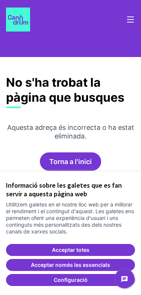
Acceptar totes (70, 250)
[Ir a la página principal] (53, 20)
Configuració (71, 280)
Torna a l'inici (70, 162)
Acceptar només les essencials (70, 265)
